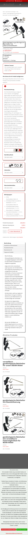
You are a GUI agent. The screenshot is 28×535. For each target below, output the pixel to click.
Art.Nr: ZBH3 (14, 441)
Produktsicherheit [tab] (8, 247)
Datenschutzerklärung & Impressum (14, 533)
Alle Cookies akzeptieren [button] (22, 529)
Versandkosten (15, 52)
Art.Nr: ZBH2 (14, 365)
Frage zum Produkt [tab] (8, 252)
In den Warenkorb (14, 231)
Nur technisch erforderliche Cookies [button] (8, 529)
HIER (10, 70)
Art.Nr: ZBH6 (14, 403)
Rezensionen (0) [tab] (8, 250)
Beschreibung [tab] (7, 243)
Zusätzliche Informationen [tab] (10, 245)
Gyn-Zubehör (20, 237)
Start (4, 11)
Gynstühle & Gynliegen (11, 11)
